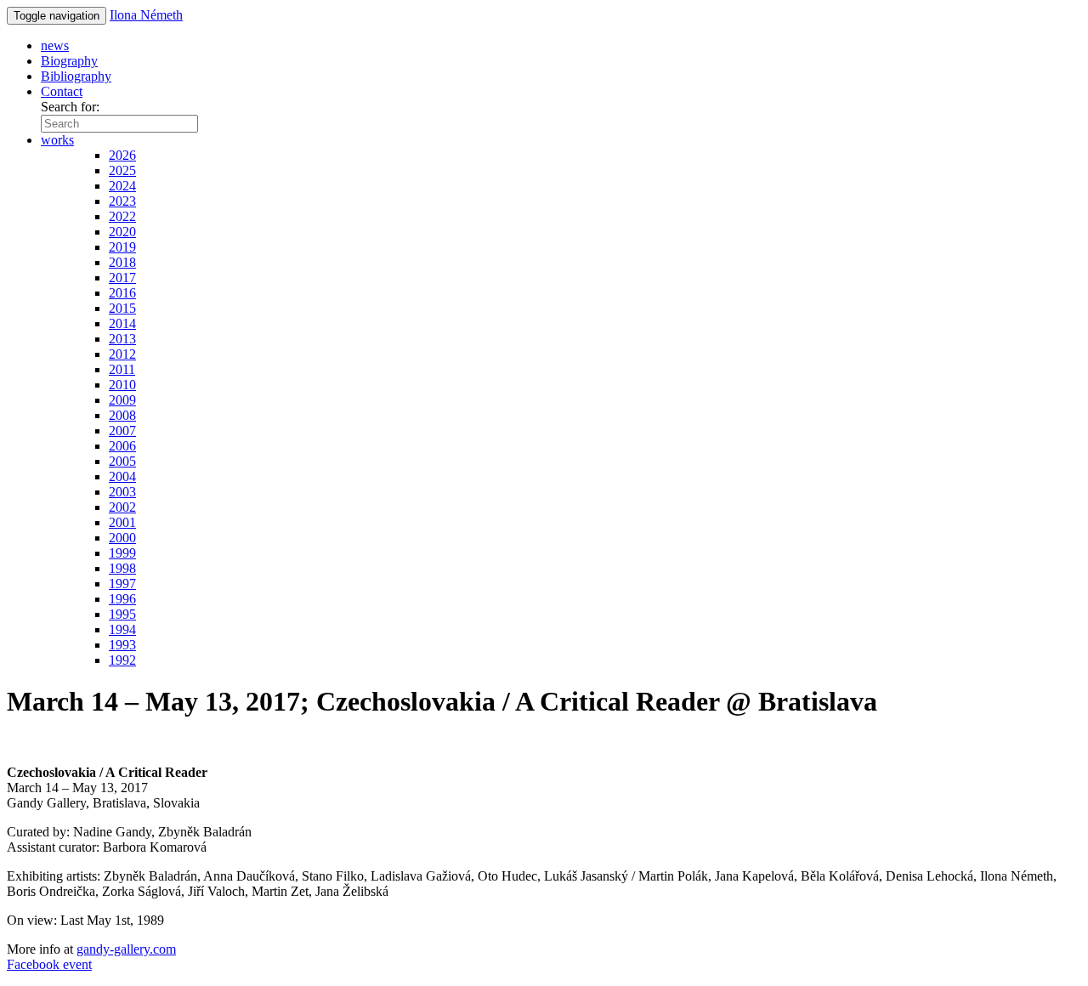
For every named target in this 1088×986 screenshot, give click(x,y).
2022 (122, 216)
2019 (122, 247)
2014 (122, 323)
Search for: (70, 106)
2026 (122, 155)
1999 (122, 553)
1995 (122, 614)
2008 (122, 415)
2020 (122, 231)
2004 (122, 476)
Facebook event (49, 964)
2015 (122, 308)
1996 (122, 599)
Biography (69, 61)
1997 (122, 583)
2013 (122, 339)
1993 (122, 645)
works (57, 140)
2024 (122, 185)
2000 (122, 537)
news (55, 45)
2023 (122, 201)
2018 (122, 262)
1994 (122, 629)
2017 (122, 277)
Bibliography (76, 76)
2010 (122, 384)
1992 (122, 660)
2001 (122, 522)
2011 (122, 369)
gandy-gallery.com (126, 949)
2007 (122, 430)
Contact (61, 91)
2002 (122, 507)
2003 (122, 491)
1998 (122, 568)
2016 (122, 293)
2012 (122, 354)
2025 (122, 170)
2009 (122, 400)
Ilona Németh (146, 15)
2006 (122, 446)
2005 (122, 461)
